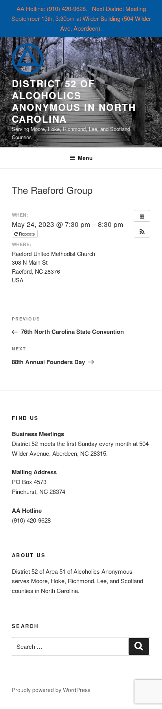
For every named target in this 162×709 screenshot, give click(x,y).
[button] (142, 231)
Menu (85, 158)
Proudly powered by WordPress (51, 690)
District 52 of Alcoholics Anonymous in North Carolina (74, 101)
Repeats (27, 233)
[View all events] (142, 216)
